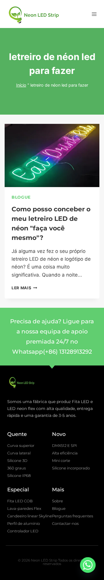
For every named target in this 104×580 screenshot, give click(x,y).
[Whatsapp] (88, 565)
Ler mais (24, 288)
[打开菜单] (94, 14)
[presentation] (52, 155)
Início (21, 85)
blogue (21, 197)
